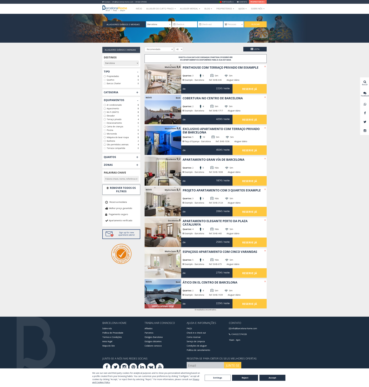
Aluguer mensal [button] (189, 8)
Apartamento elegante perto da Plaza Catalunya (215, 222)
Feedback (365, 96)
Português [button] (227, 2)
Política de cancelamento (198, 350)
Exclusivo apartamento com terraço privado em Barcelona (221, 130)
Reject (245, 377)
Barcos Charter (114, 83)
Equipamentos (114, 100)
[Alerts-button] (121, 234)
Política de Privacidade (112, 332)
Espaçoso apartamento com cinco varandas (220, 252)
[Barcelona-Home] (114, 6)
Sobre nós (107, 328)
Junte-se (232, 366)
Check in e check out (196, 332)
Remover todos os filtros (123, 189)
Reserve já (249, 89)
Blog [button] (207, 8)
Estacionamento (114, 123)
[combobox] (158, 24)
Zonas (108, 164)
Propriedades (113, 76)
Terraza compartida (116, 148)
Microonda (112, 133)
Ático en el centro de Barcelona (210, 282)
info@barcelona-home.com (244, 328)
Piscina (110, 130)
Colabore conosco (153, 345)
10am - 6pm (234, 340)
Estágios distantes (153, 341)
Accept (272, 377)
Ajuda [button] (241, 8)
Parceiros (149, 332)
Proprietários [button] (257, 2)
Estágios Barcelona (154, 337)
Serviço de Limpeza (196, 341)
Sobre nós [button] (257, 8)
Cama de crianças (115, 126)
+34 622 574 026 (238, 334)
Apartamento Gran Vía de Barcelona (213, 160)
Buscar (255, 24)
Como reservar (194, 337)
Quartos (110, 79)
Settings (217, 377)
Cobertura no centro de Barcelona (213, 98)
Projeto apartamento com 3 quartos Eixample (222, 190)
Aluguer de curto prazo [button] (160, 8)
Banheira (111, 141)
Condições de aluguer (197, 345)
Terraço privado (114, 119)
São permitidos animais (118, 144)
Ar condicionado (114, 104)
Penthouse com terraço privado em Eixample (220, 67)
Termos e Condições (112, 337)
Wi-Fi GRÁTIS (113, 112)
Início (139, 8)
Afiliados (149, 328)
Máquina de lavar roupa (118, 137)
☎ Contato (242, 2)
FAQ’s (189, 328)
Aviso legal (107, 341)
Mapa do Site (108, 345)
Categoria (111, 92)
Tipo (107, 71)
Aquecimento (113, 108)
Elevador (111, 115)
